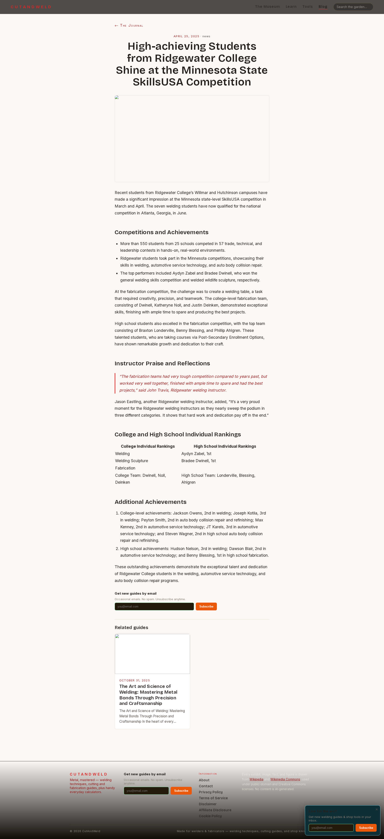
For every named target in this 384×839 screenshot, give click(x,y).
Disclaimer (208, 804)
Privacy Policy (211, 792)
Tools (307, 6)
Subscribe (206, 606)
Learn (291, 6)
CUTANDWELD (31, 6)
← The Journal (129, 25)
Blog (323, 6)
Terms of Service (213, 798)
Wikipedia (256, 779)
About (204, 780)
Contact (206, 786)
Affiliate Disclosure (215, 810)
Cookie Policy (210, 816)
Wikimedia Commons (285, 779)
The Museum (267, 6)
